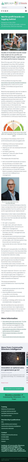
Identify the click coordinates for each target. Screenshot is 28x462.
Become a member (13, 395)
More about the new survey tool (11, 321)
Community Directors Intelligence (11, 426)
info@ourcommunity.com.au (9, 434)
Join (2, 422)
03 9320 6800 (5, 437)
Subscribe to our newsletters (13, 388)
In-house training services (8, 411)
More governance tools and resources (13, 337)
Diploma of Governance (8, 409)
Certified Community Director (9, 413)
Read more (4, 383)
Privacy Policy (5, 439)
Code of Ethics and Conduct (9, 424)
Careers (3, 441)
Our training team (6, 415)
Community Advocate (7, 428)
